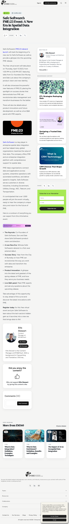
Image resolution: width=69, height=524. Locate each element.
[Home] (9, 5)
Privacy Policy (33, 515)
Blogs (24, 515)
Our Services (16, 515)
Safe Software (8, 142)
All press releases (61, 426)
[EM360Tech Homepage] (34, 478)
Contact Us (5, 515)
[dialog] (54, 512)
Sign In (39, 3)
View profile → (43, 70)
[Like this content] (5, 35)
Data (7, 13)
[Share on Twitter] (16, 35)
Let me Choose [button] (54, 516)
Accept (54, 520)
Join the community (50, 3)
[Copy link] (25, 35)
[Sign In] (22, 341)
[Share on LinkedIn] (20, 35)
